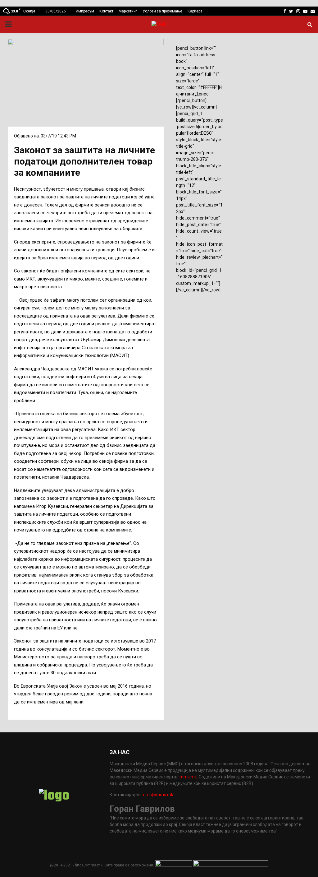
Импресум (85, 11)
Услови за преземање (162, 11)
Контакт (106, 11)
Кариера (195, 11)
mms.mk (188, 776)
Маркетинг (128, 11)
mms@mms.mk (157, 794)
